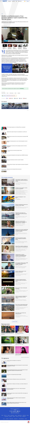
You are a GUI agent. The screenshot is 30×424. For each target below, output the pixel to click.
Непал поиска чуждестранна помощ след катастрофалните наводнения (21, 305)
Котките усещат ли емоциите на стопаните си (14, 360)
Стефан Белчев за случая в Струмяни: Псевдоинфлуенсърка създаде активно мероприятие (20, 255)
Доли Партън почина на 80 (19, 333)
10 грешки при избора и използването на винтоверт (7, 333)
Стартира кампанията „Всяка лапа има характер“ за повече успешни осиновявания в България (17, 365)
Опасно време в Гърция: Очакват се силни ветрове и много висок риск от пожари (21, 180)
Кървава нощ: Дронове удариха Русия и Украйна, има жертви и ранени (20, 238)
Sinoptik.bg (10, 416)
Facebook (21, 98)
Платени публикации (21, 418)
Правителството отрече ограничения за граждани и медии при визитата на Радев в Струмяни (21, 230)
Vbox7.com (5, 415)
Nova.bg (16, 415)
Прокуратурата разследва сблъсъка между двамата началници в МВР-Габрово (17, 137)
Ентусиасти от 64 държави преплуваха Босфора (14, 374)
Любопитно (20, 1)
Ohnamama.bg (6, 416)
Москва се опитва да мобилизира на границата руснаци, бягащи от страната (25, 107)
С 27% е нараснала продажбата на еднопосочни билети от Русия (4, 107)
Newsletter (11, 98)
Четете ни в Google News (16, 412)
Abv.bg (2, 415)
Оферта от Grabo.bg (17, 198)
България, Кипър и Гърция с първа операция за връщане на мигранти (17, 164)
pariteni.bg (8, 147)
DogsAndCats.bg (20, 415)
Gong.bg (9, 415)
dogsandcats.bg (8, 151)
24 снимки (6, 70)
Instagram (25, 98)
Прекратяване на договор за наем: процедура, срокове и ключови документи (17, 146)
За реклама (7, 418)
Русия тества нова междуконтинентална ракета (14, 169)
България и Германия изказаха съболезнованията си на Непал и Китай (20, 280)
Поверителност (16, 418)
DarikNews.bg (12, 415)
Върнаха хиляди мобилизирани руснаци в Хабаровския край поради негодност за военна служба (11, 106)
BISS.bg (28, 415)
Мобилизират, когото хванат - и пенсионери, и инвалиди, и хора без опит (18, 107)
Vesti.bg (4, 1)
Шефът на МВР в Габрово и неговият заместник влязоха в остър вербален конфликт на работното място (16, 403)
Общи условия (11, 418)
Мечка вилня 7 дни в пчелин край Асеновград (21, 288)
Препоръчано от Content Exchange (24, 357)
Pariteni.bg (17, 416)
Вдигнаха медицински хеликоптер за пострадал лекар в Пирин (21, 205)
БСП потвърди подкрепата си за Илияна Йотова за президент (16, 127)
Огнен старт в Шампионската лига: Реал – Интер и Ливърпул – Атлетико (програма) (16, 389)
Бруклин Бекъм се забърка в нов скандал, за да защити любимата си (17, 383)
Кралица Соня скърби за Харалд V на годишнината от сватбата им (17, 131)
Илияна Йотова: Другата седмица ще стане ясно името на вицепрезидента (21, 246)
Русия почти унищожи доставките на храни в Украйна (15, 159)
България (13, 1)
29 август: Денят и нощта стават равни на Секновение (20, 271)
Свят (16, 1)
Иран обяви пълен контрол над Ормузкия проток (20, 313)
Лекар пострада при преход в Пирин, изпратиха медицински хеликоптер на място (16, 398)
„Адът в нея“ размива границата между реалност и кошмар (21, 354)
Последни (9, 1)
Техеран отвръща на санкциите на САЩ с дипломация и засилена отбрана (21, 297)
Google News (16, 98)
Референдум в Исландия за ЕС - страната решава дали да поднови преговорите (21, 213)
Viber (7, 98)
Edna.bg (20, 416)
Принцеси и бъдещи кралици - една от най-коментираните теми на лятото (17, 141)
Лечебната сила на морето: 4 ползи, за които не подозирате (21, 188)
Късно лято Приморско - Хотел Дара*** (20, 197)
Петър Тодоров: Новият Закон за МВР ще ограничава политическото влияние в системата (21, 263)
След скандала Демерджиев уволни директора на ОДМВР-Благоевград (17, 155)
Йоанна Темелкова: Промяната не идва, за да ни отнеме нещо (16, 379)
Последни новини (7, 177)
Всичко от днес (15, 321)
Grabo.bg (14, 416)
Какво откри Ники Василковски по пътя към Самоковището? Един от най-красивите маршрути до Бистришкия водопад (17, 370)
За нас (4, 418)
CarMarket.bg (24, 415)
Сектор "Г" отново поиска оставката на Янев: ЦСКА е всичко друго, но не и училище (17, 393)
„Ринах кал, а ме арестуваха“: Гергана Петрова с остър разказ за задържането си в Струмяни (21, 222)
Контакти (26, 418)
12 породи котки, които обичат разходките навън (14, 150)
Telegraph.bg (23, 416)
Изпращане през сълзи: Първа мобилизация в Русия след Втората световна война (7, 67)
